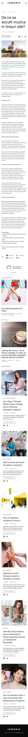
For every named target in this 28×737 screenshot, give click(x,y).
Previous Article (7, 277)
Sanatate (3, 360)
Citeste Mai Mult (9, 422)
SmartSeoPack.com (19, 732)
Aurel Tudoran (8, 35)
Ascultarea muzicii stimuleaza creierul (13, 238)
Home (3, 12)
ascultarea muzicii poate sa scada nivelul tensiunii (14, 235)
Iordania (14, 3)
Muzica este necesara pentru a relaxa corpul (13, 247)
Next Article (5, 319)
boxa (3, 239)
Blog (2, 313)
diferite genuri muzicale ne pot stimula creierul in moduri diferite (13, 242)
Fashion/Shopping (10, 313)
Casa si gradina (12, 12)
